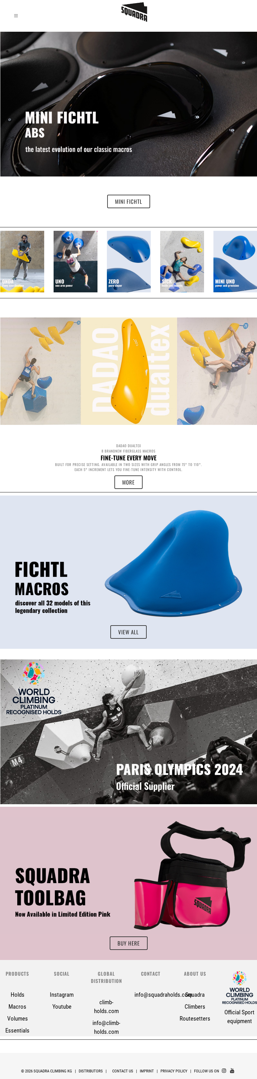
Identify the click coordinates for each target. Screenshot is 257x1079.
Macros (17, 1006)
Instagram (62, 994)
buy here (129, 943)
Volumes (17, 1018)
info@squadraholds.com (163, 994)
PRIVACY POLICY (174, 1071)
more (128, 482)
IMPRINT (147, 1071)
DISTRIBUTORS (91, 1071)
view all (22, 262)
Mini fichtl (128, 201)
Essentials (17, 1030)
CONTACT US (122, 1071)
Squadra (195, 994)
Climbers (195, 1006)
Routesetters (195, 1018)
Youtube (61, 1006)
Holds (17, 994)
